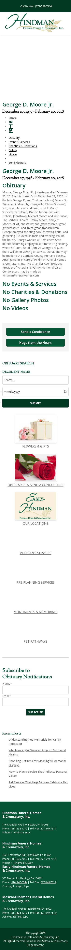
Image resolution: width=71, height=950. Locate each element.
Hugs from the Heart (35, 342)
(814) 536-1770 (19, 828)
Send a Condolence (35, 332)
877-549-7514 (48, 828)
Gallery (13, 150)
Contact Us (38, 945)
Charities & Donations (23, 146)
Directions (61, 941)
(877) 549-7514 (43, 6)
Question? (30, 941)
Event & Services (19, 142)
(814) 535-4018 (19, 859)
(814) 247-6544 (19, 882)
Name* (7, 683)
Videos (13, 154)
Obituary (14, 138)
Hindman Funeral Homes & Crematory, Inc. (35, 937)
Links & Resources (46, 941)
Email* (6, 696)
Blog (29, 945)
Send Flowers (17, 162)
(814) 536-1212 (19, 912)
